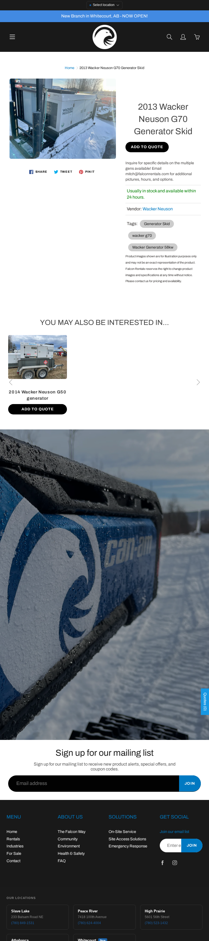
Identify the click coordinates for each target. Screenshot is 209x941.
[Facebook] (162, 862)
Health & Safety (71, 853)
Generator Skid (157, 224)
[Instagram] (175, 862)
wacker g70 (142, 236)
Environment (69, 846)
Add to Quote (147, 147)
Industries (15, 846)
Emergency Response (128, 846)
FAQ (62, 861)
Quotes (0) (205, 701)
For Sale (14, 853)
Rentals (13, 839)
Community (68, 839)
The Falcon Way (71, 831)
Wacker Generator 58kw (152, 247)
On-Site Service (122, 831)
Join (190, 783)
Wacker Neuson (158, 209)
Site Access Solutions (127, 839)
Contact (13, 861)
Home (69, 68)
